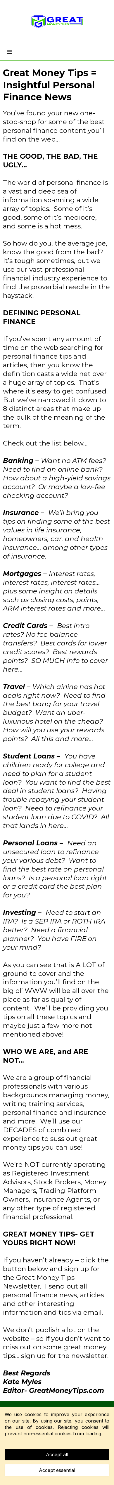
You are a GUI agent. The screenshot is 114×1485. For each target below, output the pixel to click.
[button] (8, 52)
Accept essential (57, 1470)
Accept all (57, 1454)
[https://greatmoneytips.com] (57, 22)
